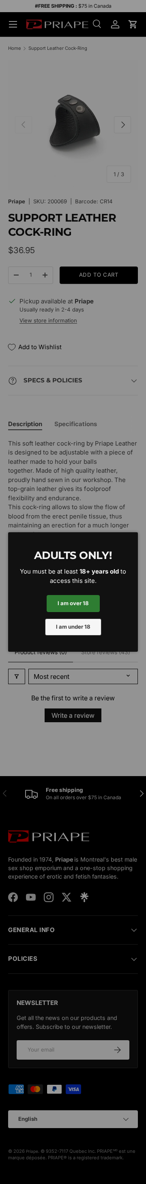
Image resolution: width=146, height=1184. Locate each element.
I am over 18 (73, 603)
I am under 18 (73, 626)
